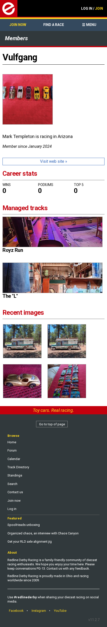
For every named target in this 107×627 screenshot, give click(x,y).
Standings (14, 475)
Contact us (15, 492)
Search (12, 484)
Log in (11, 509)
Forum (12, 450)
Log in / (92, 8)
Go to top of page (52, 424)
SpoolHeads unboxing (23, 525)
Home (11, 442)
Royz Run (12, 250)
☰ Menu (89, 25)
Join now (17, 25)
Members (16, 38)
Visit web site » (53, 161)
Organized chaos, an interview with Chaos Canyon (43, 533)
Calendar (13, 459)
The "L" (10, 296)
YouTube (60, 611)
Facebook (16, 611)
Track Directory (18, 467)
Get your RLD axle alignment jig (29, 541)
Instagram (39, 611)
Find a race (53, 25)
